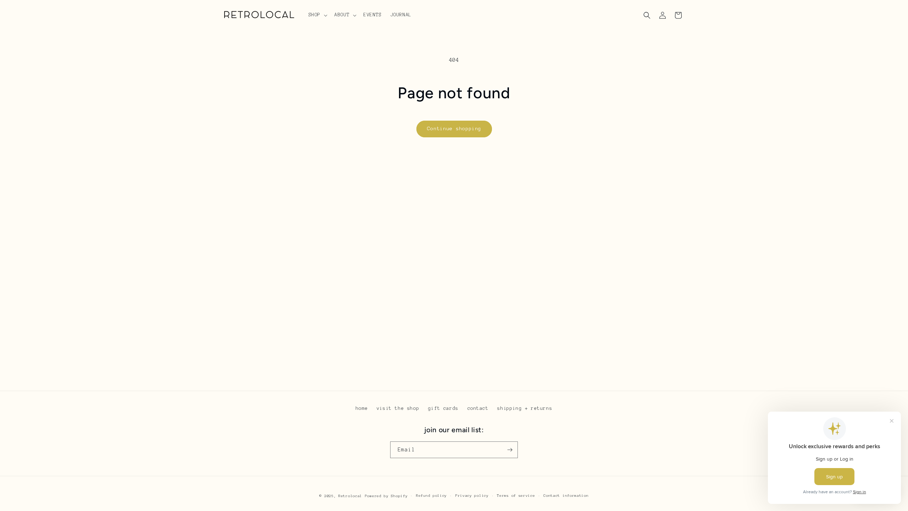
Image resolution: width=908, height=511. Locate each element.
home (362, 408)
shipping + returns (524, 408)
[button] (317, 14)
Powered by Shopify (386, 496)
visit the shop (398, 408)
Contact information (565, 496)
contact (478, 408)
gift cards (443, 408)
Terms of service (516, 496)
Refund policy (431, 496)
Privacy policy (472, 496)
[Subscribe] (509, 449)
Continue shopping (454, 128)
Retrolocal (350, 496)
